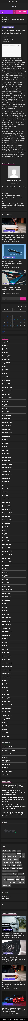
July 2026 (5, 345)
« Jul (3, 331)
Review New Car (7, 771)
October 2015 (6, 712)
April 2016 (5, 691)
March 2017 (5, 652)
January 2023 (6, 460)
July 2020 (5, 527)
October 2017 (6, 628)
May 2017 (5, 645)
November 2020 (7, 513)
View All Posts (20, 187)
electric (15, 857)
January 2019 (6, 586)
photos (13, 868)
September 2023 (7, 433)
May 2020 (5, 534)
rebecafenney (6, 896)
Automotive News (8, 754)
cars (4, 857)
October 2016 (6, 670)
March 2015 (5, 736)
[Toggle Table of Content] (18, 46)
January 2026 (6, 359)
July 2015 (5, 722)
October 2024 (6, 394)
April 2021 (5, 495)
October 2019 (6, 558)
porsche (19, 868)
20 (14, 322)
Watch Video (22, 12)
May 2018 (5, 611)
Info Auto (5, 768)
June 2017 (5, 642)
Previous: (12, 196)
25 (7, 326)
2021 (9, 851)
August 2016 (6, 677)
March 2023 (5, 453)
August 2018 (6, 600)
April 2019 (5, 579)
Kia (9, 865)
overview (6, 868)
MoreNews (13, 1019)
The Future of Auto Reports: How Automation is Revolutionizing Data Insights (13, 814)
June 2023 (5, 443)
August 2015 (6, 719)
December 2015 (7, 705)
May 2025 (5, 373)
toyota (5, 882)
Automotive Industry (8, 27)
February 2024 (6, 415)
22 (20, 322)
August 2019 (6, 565)
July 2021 (5, 485)
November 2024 (7, 391)
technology (10, 879)
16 (24, 319)
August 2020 (6, 523)
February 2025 (6, 380)
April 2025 (5, 377)
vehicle (15, 882)
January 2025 (6, 384)
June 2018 (5, 607)
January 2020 (6, 548)
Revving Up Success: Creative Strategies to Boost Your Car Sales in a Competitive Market (13, 792)
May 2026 (5, 352)
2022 (14, 851)
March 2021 (5, 499)
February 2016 (6, 698)
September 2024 (7, 398)
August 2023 (6, 436)
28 (17, 326)
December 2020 (7, 509)
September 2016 (7, 673)
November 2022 (7, 467)
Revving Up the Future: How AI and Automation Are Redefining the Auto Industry (13, 237)
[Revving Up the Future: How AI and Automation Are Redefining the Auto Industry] (14, 225)
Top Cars (5, 775)
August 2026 (6, 342)
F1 (23, 857)
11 (7, 319)
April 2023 (5, 450)
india (11, 862)
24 (4, 326)
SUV (4, 879)
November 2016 (7, 666)
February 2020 (6, 544)
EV (20, 857)
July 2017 (5, 638)
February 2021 (6, 502)
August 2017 (6, 635)
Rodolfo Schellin (8, 37)
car (23, 854)
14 (17, 319)
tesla (17, 879)
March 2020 (5, 541)
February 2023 (6, 457)
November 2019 (7, 555)
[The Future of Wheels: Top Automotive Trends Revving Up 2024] (14, 277)
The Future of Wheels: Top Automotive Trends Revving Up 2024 (13, 289)
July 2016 (5, 680)
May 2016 (5, 687)
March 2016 (5, 694)
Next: (13, 204)
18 (7, 322)
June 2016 (5, 684)
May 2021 (5, 492)
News (19, 865)
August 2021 (6, 481)
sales (17, 877)
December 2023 (7, 422)
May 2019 (5, 576)
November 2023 (7, 426)
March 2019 (5, 583)
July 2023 (5, 440)
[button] (2, 12)
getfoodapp (5, 898)
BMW (19, 854)
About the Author (8, 50)
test (22, 879)
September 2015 (7, 715)
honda (10, 859)
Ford (4, 859)
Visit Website (8, 187)
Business (5, 757)
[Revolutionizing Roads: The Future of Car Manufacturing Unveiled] (14, 251)
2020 (4, 851)
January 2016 (6, 701)
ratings (14, 874)
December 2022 (7, 464)
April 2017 (5, 649)
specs (22, 877)
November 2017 (7, 624)
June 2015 (5, 726)
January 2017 (6, 659)
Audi (18, 851)
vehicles (21, 882)
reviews (11, 877)
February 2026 (6, 356)
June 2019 (5, 572)
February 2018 (6, 617)
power (5, 871)
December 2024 (7, 387)
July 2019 (5, 569)
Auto (4, 854)
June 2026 (5, 349)
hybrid (16, 859)
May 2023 (5, 446)
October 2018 (6, 593)
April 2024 (5, 408)
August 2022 (6, 478)
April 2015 (5, 733)
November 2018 (7, 590)
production (6, 874)
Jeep (4, 865)
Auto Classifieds (7, 747)
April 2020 (5, 537)
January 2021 (6, 506)
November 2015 (7, 708)
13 (14, 319)
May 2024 (5, 405)
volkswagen (7, 885)
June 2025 (5, 370)
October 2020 (6, 516)
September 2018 (7, 597)
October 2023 (6, 429)
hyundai (5, 862)
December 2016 (7, 663)
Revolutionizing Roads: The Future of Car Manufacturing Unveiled (12, 263)
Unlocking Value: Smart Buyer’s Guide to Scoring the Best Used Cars (13, 934)
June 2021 (5, 488)
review (5, 877)
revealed (21, 874)
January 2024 (6, 419)
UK (10, 882)
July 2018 (5, 604)
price (10, 871)
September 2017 (7, 631)
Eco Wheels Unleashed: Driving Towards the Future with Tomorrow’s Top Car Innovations (14, 806)
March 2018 (5, 614)
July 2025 (5, 366)
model (13, 865)
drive (9, 857)
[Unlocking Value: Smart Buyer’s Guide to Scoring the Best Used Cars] (14, 924)
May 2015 (5, 729)
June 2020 (5, 530)
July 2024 (5, 401)
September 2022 (7, 474)
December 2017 (7, 621)
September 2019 (7, 562)
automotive (11, 854)
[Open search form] (10, 11)
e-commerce (6, 764)
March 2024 (5, 412)
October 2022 (6, 471)
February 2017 (6, 656)
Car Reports (6, 761)
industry (18, 862)
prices (16, 871)
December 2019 (7, 551)
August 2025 (6, 363)
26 (10, 326)
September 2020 (7, 520)
